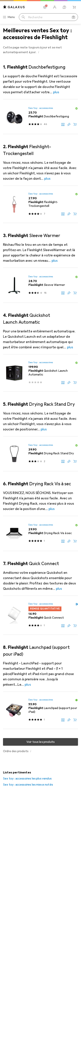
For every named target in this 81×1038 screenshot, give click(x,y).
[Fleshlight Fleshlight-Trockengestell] (40, 204)
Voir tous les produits (40, 742)
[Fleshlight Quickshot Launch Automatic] (40, 373)
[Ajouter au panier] (75, 124)
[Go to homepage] (14, 7)
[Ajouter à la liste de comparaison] (63, 124)
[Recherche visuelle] (73, 17)
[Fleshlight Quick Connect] (40, 615)
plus (56, 92)
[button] (38, 52)
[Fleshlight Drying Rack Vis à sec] (40, 533)
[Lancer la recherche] (23, 17)
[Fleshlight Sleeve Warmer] (40, 285)
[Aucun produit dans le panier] (74, 7)
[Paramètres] (45, 7)
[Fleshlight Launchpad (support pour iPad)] (40, 710)
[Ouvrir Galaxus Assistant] (64, 7)
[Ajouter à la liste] (69, 124)
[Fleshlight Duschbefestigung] (40, 116)
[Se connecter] (54, 7)
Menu (11, 17)
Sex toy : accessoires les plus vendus (27, 778)
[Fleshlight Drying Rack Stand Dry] (40, 453)
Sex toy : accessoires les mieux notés (28, 785)
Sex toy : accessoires (40, 108)
